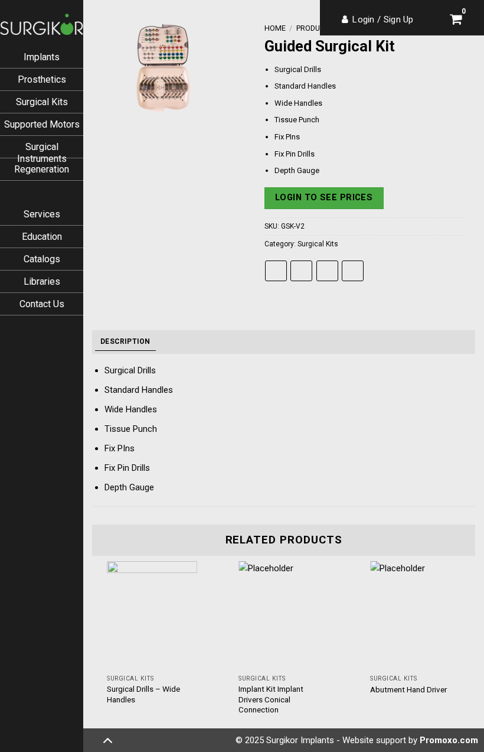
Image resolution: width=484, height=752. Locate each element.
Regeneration (41, 169)
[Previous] (93, 649)
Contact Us (41, 304)
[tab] (125, 342)
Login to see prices (323, 198)
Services (42, 214)
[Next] (474, 649)
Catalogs (42, 259)
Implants (42, 57)
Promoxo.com (449, 740)
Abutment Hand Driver (408, 689)
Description (125, 341)
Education (42, 236)
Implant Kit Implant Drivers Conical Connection (270, 699)
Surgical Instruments (42, 152)
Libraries (42, 281)
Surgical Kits (42, 102)
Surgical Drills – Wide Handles (143, 694)
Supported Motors (42, 124)
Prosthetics (42, 79)
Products (314, 28)
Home (275, 28)
